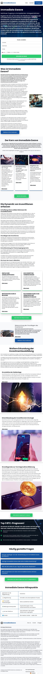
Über (26, 3)
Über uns (29, 622)
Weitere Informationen (10, 132)
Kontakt (32, 3)
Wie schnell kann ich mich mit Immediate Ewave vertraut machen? (19, 572)
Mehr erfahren (21, 196)
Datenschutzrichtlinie (30, 671)
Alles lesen (4, 189)
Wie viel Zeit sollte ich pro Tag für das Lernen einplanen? (19, 566)
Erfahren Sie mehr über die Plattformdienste (21, 579)
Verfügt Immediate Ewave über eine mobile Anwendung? (19, 561)
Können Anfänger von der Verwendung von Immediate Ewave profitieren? (20, 555)
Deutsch (33, 673)
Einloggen (38, 3)
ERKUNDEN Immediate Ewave (21, 515)
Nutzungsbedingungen (30, 669)
